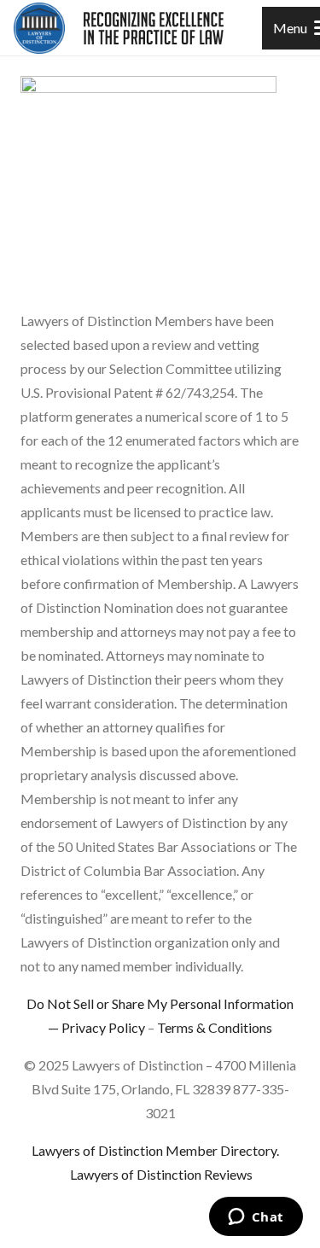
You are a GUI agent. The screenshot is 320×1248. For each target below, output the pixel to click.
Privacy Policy (103, 1027)
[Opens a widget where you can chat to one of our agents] (255, 1218)
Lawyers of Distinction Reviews (161, 1174)
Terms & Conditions (214, 1027)
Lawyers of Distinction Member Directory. (155, 1150)
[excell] (154, 28)
